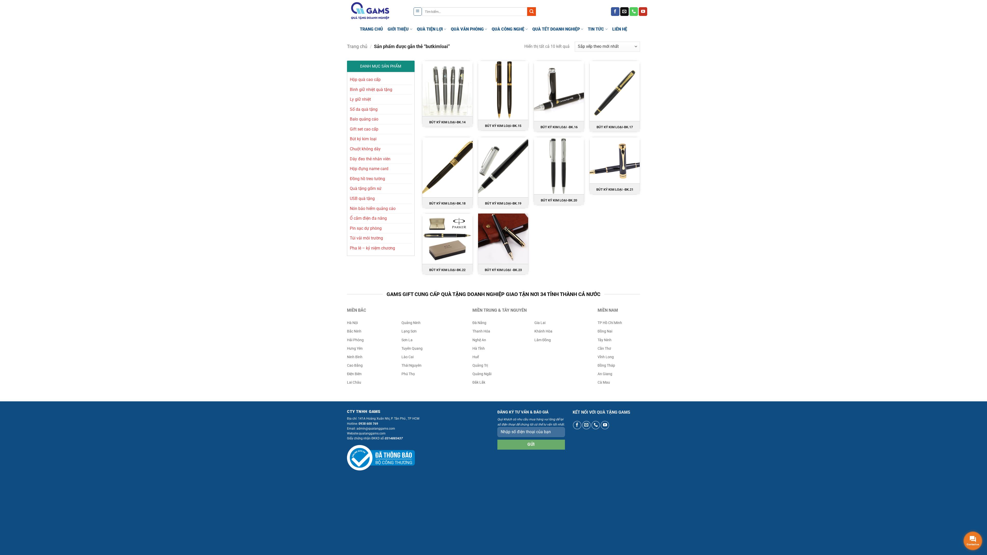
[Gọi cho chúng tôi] (633, 11)
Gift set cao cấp (364, 129)
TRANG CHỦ (371, 29)
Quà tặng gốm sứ (365, 188)
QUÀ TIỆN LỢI (430, 29)
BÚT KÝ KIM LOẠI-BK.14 (447, 122)
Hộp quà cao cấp (365, 79)
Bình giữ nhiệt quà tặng (371, 89)
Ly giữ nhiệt (360, 99)
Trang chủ (357, 46)
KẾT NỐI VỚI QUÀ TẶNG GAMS (601, 412)
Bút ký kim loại (363, 138)
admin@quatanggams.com (376, 428)
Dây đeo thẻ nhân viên (370, 158)
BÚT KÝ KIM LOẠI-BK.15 (503, 126)
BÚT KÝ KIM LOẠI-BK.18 (447, 203)
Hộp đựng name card (369, 168)
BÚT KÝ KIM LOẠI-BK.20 (559, 200)
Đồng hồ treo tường (367, 178)
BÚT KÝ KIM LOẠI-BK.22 (447, 270)
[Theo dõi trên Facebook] (615, 11)
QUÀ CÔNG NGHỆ (508, 29)
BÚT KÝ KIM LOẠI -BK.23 (503, 270)
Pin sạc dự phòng (366, 228)
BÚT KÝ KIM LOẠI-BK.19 (503, 203)
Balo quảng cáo (364, 119)
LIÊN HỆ (619, 29)
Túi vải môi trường (366, 238)
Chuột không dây (365, 148)
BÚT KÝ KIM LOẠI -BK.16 (559, 127)
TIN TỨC (596, 29)
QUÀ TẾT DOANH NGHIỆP (556, 29)
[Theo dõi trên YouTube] (643, 11)
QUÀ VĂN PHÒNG (467, 29)
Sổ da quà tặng (364, 109)
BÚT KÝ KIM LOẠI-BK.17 (615, 127)
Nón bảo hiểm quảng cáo (373, 208)
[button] (418, 11)
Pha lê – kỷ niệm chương (372, 248)
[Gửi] (531, 11)
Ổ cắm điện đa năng (368, 218)
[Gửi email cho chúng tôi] (624, 11)
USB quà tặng (362, 198)
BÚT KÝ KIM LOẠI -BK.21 (614, 189)
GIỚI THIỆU (398, 29)
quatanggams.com (372, 433)
